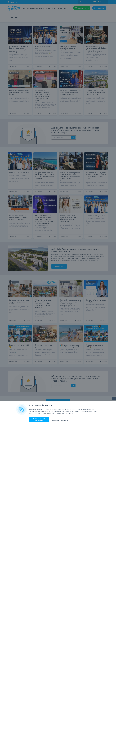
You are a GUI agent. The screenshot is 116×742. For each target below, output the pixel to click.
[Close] (114, 398)
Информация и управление (59, 420)
